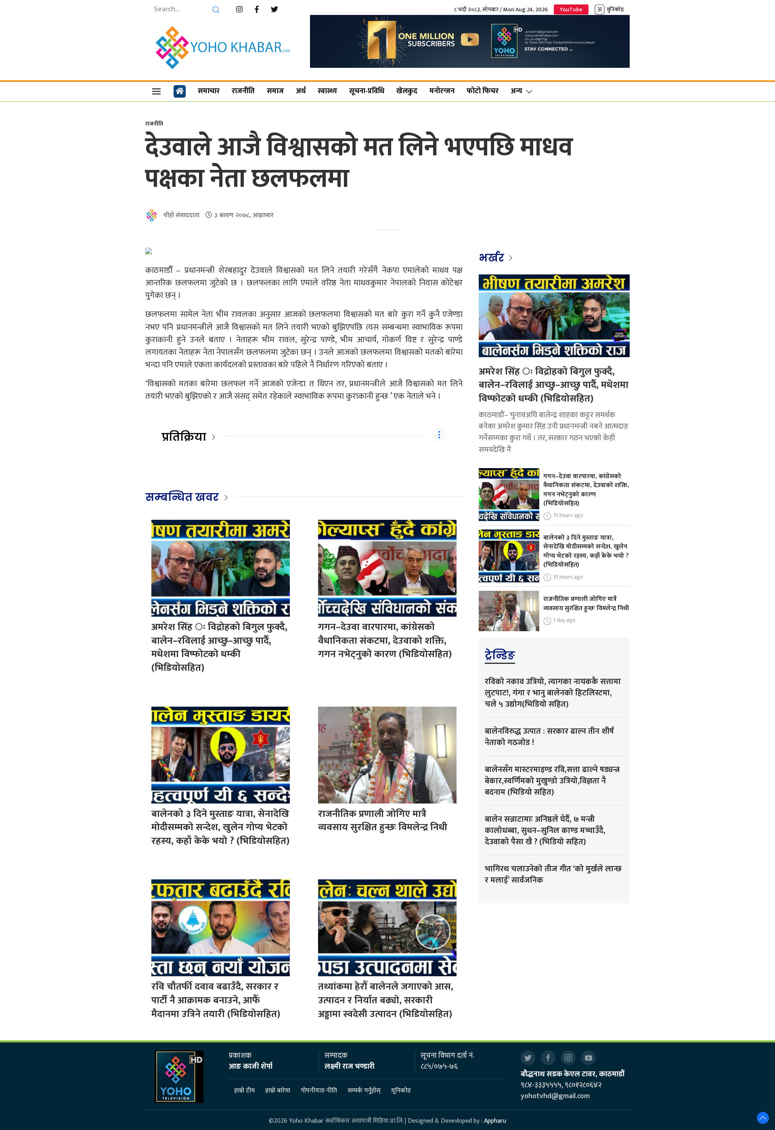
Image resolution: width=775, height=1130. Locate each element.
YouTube (571, 9)
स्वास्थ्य (327, 91)
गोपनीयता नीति (319, 1091)
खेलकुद (406, 91)
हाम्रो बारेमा (277, 1091)
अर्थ (301, 91)
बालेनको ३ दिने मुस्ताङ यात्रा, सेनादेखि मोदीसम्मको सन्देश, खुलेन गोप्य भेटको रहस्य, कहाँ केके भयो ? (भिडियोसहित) (220, 827)
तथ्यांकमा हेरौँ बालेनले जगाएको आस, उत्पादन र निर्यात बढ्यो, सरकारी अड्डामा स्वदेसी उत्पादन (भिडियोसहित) (385, 1000)
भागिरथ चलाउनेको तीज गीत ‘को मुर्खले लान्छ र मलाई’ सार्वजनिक (553, 874)
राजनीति (243, 91)
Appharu (495, 1120)
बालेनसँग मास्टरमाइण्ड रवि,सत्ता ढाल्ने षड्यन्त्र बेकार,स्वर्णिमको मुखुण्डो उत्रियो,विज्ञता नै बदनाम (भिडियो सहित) (552, 781)
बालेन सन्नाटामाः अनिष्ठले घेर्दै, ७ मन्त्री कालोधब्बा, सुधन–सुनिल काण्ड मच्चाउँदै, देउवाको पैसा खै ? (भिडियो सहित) (545, 830)
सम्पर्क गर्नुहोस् (364, 1091)
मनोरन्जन (442, 91)
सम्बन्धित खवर (182, 497)
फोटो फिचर (483, 91)
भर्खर (493, 258)
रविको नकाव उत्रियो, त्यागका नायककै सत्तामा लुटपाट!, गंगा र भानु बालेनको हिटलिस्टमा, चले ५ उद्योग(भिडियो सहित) (553, 693)
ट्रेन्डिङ (500, 655)
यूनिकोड (401, 1091)
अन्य (516, 91)
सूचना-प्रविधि (366, 91)
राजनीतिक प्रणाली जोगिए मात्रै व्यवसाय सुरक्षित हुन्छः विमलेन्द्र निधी (382, 821)
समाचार (209, 91)
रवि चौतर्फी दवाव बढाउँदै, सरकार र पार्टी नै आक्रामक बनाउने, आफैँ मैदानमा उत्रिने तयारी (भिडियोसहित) (215, 1000)
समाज (275, 91)
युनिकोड (615, 9)
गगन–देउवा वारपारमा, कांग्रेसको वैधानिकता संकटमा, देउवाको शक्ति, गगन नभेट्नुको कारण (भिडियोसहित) (385, 640)
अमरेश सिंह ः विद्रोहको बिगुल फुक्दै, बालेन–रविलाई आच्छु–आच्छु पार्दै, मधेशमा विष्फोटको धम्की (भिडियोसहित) (219, 647)
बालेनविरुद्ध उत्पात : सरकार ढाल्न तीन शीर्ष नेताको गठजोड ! (549, 736)
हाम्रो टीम (244, 1091)
